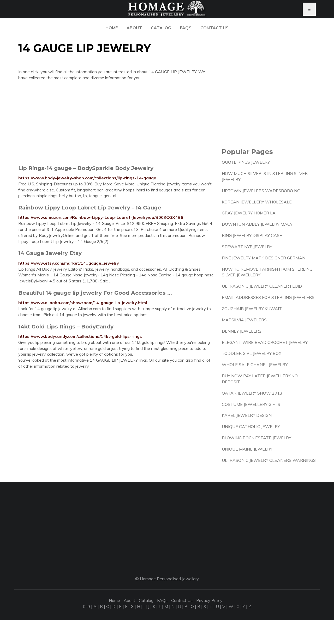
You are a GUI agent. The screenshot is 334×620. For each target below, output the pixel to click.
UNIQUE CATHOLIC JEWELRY (251, 426)
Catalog (161, 27)
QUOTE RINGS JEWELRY (246, 162)
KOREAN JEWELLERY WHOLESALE (257, 201)
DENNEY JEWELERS (241, 331)
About (134, 27)
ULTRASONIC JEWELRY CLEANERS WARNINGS (269, 460)
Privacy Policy (209, 600)
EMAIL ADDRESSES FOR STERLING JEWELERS (268, 297)
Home (111, 27)
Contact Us (214, 27)
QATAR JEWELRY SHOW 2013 (252, 393)
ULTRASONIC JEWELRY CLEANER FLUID (262, 286)
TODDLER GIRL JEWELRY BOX (251, 353)
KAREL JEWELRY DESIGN (247, 415)
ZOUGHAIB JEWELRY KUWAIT (252, 308)
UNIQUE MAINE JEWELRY (247, 449)
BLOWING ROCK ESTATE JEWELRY (256, 437)
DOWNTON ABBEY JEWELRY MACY (257, 224)
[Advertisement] (116, 122)
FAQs (186, 27)
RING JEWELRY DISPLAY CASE (252, 235)
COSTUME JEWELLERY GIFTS (251, 404)
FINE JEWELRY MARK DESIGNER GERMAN (263, 257)
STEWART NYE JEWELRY (247, 246)
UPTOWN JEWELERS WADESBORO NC (261, 190)
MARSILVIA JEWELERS (244, 319)
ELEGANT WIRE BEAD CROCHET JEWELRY (265, 342)
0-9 (86, 606)
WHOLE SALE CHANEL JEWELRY (255, 364)
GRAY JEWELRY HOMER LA (249, 212)
